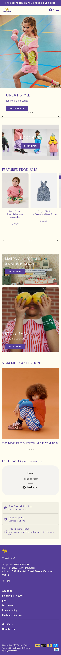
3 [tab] (33, 112)
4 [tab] (34, 449)
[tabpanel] (30, 63)
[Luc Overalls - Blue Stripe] (43, 190)
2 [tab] (30, 112)
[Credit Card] (56, 650)
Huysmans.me (11, 650)
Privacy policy (9, 610)
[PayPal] (37, 646)
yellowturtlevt (33, 461)
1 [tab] (28, 112)
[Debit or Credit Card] (43, 646)
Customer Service (12, 615)
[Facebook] (3, 581)
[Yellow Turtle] (5, 551)
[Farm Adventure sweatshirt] (15, 190)
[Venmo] (55, 646)
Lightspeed (18, 648)
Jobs (4, 600)
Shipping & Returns (13, 595)
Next (58, 117)
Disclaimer (8, 605)
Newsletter (8, 629)
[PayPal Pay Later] (49, 646)
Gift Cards (7, 624)
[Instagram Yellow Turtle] (8, 581)
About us (7, 590)
